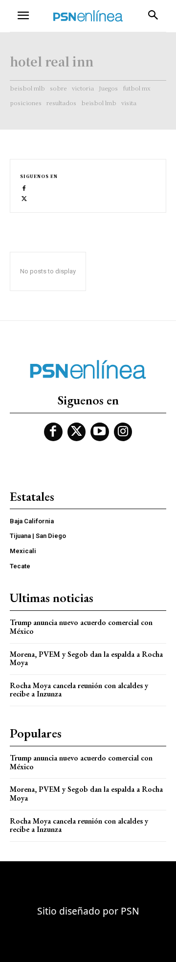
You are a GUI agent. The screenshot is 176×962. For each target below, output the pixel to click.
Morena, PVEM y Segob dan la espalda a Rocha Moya (86, 658)
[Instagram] (123, 432)
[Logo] (88, 16)
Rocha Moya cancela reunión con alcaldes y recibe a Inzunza (79, 689)
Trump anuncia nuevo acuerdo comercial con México (81, 626)
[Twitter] (24, 198)
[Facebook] (24, 187)
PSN (130, 910)
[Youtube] (99, 432)
